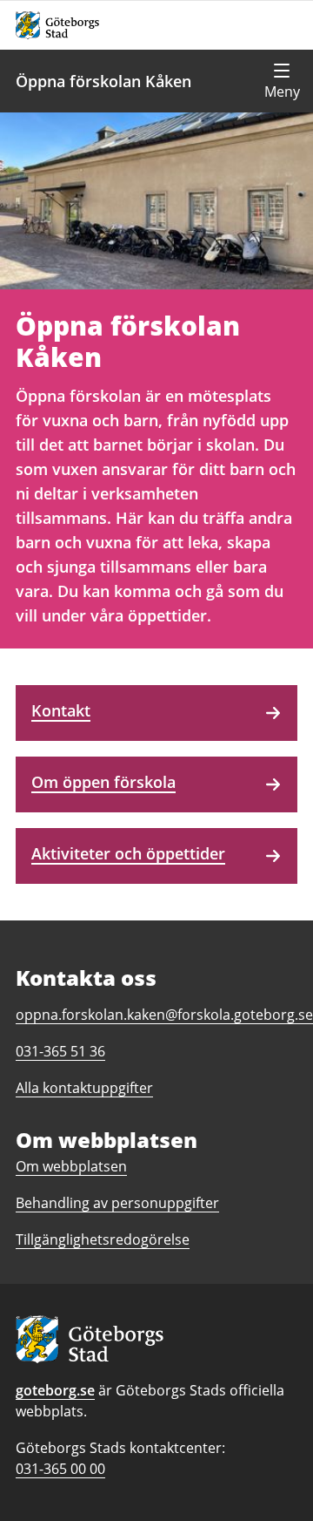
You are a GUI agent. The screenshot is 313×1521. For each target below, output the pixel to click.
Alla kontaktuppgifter (84, 1087)
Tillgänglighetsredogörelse (103, 1239)
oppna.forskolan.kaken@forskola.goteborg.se (164, 1014)
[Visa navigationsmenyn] (281, 81)
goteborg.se (55, 1390)
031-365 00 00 (60, 1468)
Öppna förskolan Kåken (103, 81)
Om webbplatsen (71, 1166)
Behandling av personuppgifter (117, 1202)
